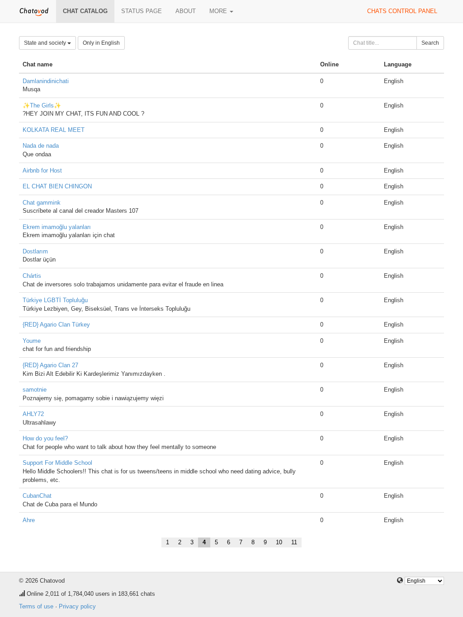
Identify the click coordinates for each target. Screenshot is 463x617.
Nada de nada (41, 145)
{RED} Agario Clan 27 (50, 365)
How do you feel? (45, 438)
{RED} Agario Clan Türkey (56, 324)
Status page (141, 11)
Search (430, 43)
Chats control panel (402, 11)
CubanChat (37, 495)
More (219, 11)
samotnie (35, 389)
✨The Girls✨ (42, 105)
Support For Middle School (57, 462)
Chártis (32, 275)
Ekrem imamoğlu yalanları (57, 227)
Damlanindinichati (46, 81)
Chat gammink (42, 202)
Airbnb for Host (42, 170)
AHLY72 (33, 414)
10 (279, 542)
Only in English (101, 43)
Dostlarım (35, 251)
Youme (32, 340)
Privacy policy (77, 606)
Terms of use (36, 606)
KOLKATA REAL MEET (54, 129)
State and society (45, 43)
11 (294, 542)
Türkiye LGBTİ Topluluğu (55, 300)
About (185, 11)
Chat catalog (85, 11)
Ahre (29, 520)
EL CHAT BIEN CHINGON (57, 186)
